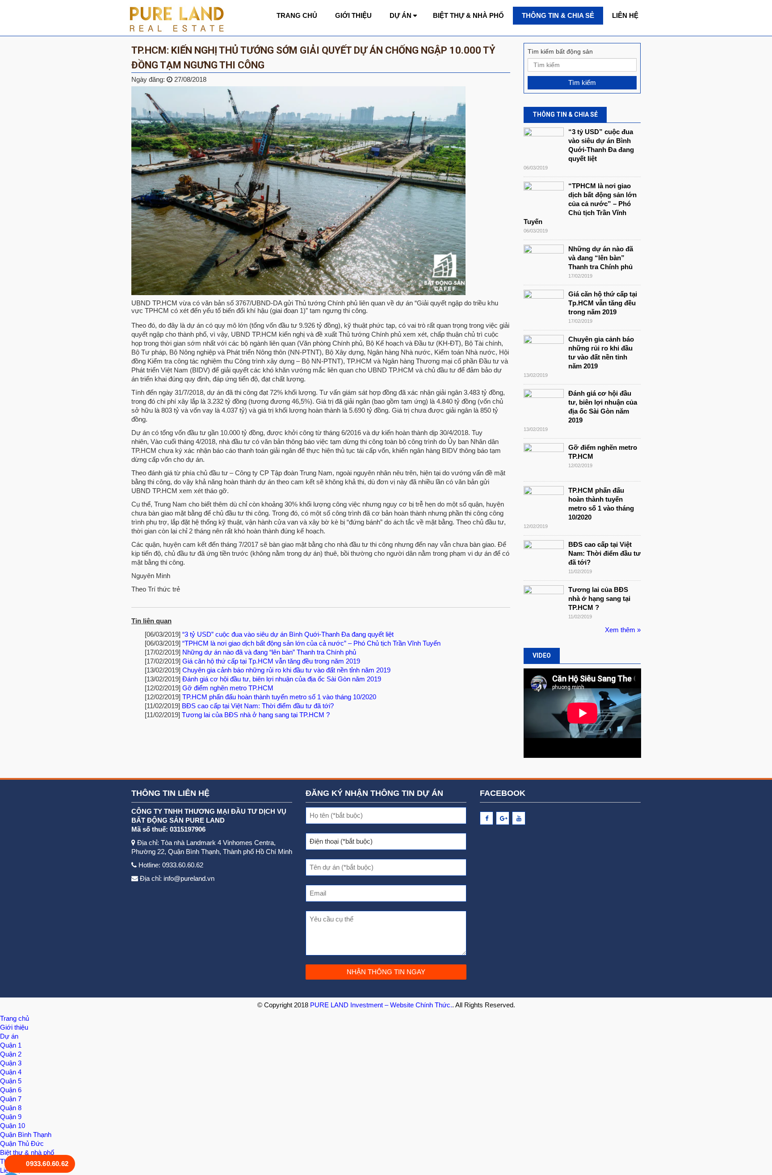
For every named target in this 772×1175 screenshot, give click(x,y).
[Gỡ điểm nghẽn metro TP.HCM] (544, 460)
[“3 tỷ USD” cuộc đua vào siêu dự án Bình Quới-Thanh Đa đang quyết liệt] (544, 144)
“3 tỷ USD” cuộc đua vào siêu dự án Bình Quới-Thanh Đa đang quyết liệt (288, 634)
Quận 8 (10, 1108)
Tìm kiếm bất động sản (560, 51)
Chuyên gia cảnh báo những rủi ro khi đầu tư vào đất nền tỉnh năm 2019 (286, 670)
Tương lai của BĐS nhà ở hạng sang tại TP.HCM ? (256, 715)
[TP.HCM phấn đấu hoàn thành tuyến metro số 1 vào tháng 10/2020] (544, 503)
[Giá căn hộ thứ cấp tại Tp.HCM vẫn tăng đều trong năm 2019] (544, 306)
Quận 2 (10, 1054)
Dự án (400, 15)
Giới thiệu (353, 15)
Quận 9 (10, 1116)
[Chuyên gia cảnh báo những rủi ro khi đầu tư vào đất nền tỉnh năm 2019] (544, 351)
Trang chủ (297, 15)
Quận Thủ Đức (22, 1143)
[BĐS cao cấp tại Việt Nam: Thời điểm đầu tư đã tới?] (544, 557)
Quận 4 (10, 1072)
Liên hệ (625, 15)
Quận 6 (10, 1090)
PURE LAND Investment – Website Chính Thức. (381, 1005)
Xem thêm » (623, 630)
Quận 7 (10, 1099)
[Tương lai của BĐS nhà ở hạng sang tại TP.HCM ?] (544, 602)
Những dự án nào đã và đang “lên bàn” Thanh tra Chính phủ (269, 652)
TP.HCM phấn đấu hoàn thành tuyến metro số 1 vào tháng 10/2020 (279, 697)
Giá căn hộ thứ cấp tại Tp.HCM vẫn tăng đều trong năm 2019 (271, 661)
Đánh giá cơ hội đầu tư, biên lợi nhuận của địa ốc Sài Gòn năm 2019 (281, 679)
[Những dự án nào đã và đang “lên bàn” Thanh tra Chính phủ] (544, 261)
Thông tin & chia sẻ (558, 15)
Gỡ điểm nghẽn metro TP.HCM (227, 688)
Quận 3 (10, 1063)
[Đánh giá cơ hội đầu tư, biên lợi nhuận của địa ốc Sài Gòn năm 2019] (544, 406)
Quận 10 (12, 1125)
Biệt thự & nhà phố (468, 15)
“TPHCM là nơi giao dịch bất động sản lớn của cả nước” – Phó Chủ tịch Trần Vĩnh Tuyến (311, 643)
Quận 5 (10, 1081)
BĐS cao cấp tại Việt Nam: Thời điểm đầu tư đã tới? (258, 706)
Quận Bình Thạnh (25, 1134)
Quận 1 (10, 1045)
